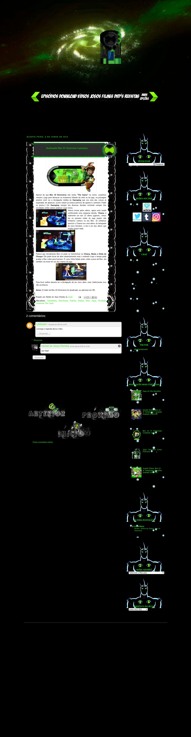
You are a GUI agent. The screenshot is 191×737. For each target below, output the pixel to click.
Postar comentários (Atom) (43, 442)
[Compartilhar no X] (90, 297)
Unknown (41, 324)
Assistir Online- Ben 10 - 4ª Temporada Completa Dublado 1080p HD (152, 470)
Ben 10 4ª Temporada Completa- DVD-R (152, 432)
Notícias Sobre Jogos (87, 301)
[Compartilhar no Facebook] (93, 297)
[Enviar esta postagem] (79, 297)
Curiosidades (51, 301)
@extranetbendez (141, 349)
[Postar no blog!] (87, 297)
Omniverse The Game (44, 303)
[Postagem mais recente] (47, 419)
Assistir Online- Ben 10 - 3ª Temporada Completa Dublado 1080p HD (152, 412)
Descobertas (63, 301)
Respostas (38, 340)
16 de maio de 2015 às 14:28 (80, 346)
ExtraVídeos (139, 526)
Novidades (102, 301)
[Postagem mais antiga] (101, 419)
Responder (43, 333)
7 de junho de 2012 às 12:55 (57, 324)
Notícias (73, 301)
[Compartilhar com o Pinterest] (95, 297)
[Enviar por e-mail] (85, 297)
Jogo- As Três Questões (152, 391)
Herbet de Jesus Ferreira (55, 346)
